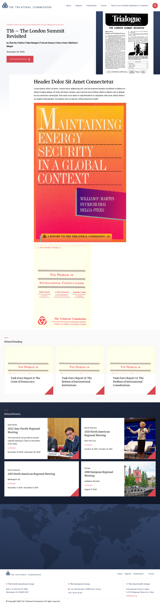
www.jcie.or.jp (131, 596)
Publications (91, 6)
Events (103, 6)
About (68, 6)
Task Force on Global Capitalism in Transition (129, 6)
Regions (78, 6)
